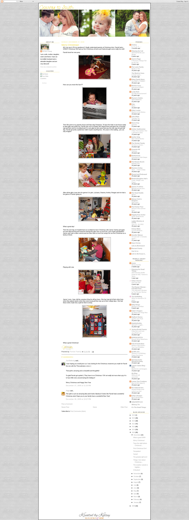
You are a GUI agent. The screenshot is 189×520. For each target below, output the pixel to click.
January (136, 502)
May (135, 491)
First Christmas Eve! (140, 448)
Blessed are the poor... (139, 188)
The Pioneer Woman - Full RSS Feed (139, 287)
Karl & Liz (135, 251)
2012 (133, 424)
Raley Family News (138, 79)
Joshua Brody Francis (139, 329)
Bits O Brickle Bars (137, 397)
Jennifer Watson (137, 235)
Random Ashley (137, 168)
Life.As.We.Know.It (138, 246)
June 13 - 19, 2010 (137, 224)
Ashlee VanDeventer (138, 129)
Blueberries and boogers (139, 369)
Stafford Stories (137, 317)
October (136, 476)
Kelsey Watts (136, 229)
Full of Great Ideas (138, 344)
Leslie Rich (135, 92)
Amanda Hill (136, 149)
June (135, 488)
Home (95, 407)
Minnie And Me (136, 265)
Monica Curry (136, 85)
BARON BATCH (137, 337)
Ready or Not (136, 69)
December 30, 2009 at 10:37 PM (78, 399)
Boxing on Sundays (138, 306)
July (135, 485)
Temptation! (137, 451)
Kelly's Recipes (137, 396)
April (135, 494)
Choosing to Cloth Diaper (139, 157)
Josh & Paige (136, 59)
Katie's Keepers (137, 311)
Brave (133, 106)
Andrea (134, 45)
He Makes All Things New (139, 312)
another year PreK (137, 319)
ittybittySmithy (137, 323)
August (136, 482)
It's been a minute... (138, 145)
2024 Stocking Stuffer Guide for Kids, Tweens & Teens (139, 274)
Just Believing (70, 360)
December (137, 435)
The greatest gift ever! (140, 457)
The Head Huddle (137, 193)
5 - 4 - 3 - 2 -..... (136, 46)
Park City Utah (136, 282)
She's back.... (136, 202)
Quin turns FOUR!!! (138, 87)
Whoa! (134, 194)
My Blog (134, 373)
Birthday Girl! (136, 163)
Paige (68, 390)
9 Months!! (136, 470)
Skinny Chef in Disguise (137, 199)
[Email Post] (93, 351)
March (136, 496)
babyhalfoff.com (137, 402)
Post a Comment (67, 404)
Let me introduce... (137, 230)
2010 (133, 429)
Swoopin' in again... (138, 325)
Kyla (133, 104)
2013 (133, 421)
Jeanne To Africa (137, 186)
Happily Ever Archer (138, 215)
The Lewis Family (138, 67)
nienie (134, 263)
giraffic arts (135, 351)
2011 (133, 426)
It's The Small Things (139, 407)
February (137, 499)
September (137, 479)
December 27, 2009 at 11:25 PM (78, 385)
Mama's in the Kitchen (138, 112)
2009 (133, 432)
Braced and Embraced (139, 174)
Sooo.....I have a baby (138, 169)
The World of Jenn (138, 73)
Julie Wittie (135, 116)
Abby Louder (136, 110)
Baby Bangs (136, 304)
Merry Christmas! (139, 440)
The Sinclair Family (138, 143)
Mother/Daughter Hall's (140, 178)
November (137, 473)
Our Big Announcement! (139, 93)
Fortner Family (47, 51)
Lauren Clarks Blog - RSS (139, 366)
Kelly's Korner (136, 281)
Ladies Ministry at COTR (138, 221)
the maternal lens (137, 387)
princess (134, 124)
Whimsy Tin (136, 404)
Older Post (124, 407)
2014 (133, 418)
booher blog (136, 137)
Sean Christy (136, 243)
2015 (133, 415)
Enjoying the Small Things (138, 270)
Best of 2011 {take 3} (138, 383)
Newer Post (65, 407)
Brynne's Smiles (137, 98)
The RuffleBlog (137, 296)
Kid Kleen (44, 83)
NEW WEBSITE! (137, 99)
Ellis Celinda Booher (138, 139)
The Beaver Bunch (138, 162)
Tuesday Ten (136, 118)
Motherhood (136, 155)
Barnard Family (137, 248)
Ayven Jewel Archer (138, 216)
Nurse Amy (135, 123)
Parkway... (135, 151)
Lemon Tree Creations (139, 381)
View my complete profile (48, 67)
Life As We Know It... (139, 254)
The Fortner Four (137, 207)
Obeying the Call (137, 51)
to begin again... (137, 75)
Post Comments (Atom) (78, 411)
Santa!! (135, 454)
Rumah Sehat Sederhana (139, 339)
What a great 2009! (139, 437)
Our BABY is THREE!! (138, 81)
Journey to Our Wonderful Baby (137, 360)
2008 (133, 506)
